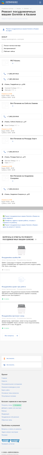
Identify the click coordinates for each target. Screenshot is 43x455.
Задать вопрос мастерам (10, 432)
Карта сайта (6, 390)
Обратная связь (7, 420)
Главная (4, 378)
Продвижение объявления (10, 417)
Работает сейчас (9, 51)
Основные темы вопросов (10, 393)
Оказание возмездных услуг (11, 387)
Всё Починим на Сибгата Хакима (24, 103)
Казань (19, 8)
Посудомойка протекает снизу (13, 316)
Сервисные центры (7, 8)
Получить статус (7, 405)
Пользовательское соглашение (12, 384)
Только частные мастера (12, 45)
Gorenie (26, 8)
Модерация (5, 414)
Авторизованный (10, 48)
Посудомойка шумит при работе (14, 286)
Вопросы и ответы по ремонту (11, 429)
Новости (4, 381)
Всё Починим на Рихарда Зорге (23, 139)
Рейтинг (4, 411)
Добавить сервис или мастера (11, 408)
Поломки (4, 435)
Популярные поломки (9, 396)
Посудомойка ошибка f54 (11, 257)
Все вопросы (9, 335)
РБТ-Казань (15, 60)
